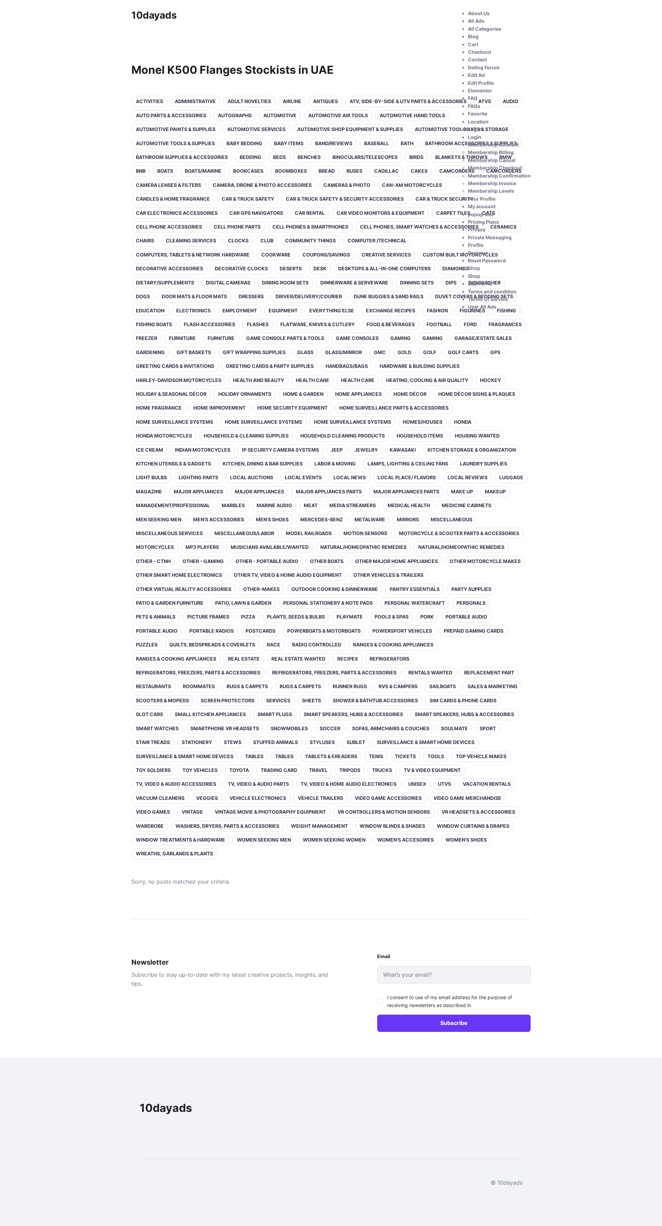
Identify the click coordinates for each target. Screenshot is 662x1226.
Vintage (192, 812)
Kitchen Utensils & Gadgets (173, 463)
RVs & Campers (398, 686)
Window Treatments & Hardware (180, 840)
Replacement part (489, 672)
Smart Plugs (275, 714)
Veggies (207, 798)
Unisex (417, 784)
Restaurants (153, 686)
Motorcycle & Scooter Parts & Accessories (459, 533)
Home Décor (410, 394)
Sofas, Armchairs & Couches (390, 728)
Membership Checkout (495, 168)
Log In (475, 129)
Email (383, 956)
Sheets (311, 700)
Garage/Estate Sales (483, 338)
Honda (462, 422)
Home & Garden (303, 394)
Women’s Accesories (405, 840)
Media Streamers (352, 505)
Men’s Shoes (272, 519)
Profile (475, 245)
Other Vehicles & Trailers (388, 575)
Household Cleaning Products (342, 436)
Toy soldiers (153, 770)
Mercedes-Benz (321, 519)
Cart (473, 44)
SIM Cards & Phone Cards (463, 700)
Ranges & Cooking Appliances (393, 644)
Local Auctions (251, 477)
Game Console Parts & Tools (285, 338)
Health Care (357, 380)
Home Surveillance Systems (174, 422)
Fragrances (505, 324)
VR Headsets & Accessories (478, 812)
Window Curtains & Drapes (473, 826)
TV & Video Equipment (432, 770)
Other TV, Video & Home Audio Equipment (288, 575)
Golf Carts (463, 352)
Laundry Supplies (483, 463)
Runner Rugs (350, 686)
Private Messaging (490, 237)
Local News (349, 477)
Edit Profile (481, 83)
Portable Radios (211, 631)
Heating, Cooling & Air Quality (427, 380)
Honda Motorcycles (164, 436)
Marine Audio (274, 505)
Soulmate (454, 728)
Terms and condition (492, 291)
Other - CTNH (153, 561)
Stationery (197, 742)
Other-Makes (261, 589)
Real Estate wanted (298, 659)
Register (478, 253)
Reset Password (487, 260)
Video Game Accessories (388, 798)
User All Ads (482, 307)
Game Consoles (357, 338)
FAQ (473, 98)
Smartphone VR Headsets (224, 728)
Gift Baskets (194, 352)
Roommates (199, 686)
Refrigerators (389, 659)
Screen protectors (227, 700)
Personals (471, 603)
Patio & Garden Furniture (169, 603)
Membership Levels (491, 191)
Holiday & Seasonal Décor (171, 394)
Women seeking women (334, 840)
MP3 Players (202, 547)
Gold (404, 352)
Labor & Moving (335, 463)
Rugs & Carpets (247, 686)
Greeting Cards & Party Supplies (270, 366)
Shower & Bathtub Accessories (375, 700)
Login (474, 137)
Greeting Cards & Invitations (175, 366)
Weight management (319, 826)
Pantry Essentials (415, 589)
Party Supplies (471, 589)
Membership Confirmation (499, 176)
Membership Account (493, 145)
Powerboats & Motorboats (324, 631)
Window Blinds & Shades (392, 826)
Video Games (153, 812)
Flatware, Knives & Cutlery (317, 324)
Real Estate (244, 659)
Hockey (490, 380)
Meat (311, 505)
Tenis (376, 756)
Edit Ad (476, 75)
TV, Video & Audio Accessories (176, 784)
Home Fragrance (159, 408)
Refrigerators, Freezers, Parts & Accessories (198, 672)
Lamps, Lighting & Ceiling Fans (408, 463)
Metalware (369, 519)
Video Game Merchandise (467, 798)
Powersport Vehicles (402, 631)
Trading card (279, 770)
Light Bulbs (151, 477)
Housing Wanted (477, 436)
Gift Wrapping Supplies (254, 352)
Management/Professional (173, 505)
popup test (480, 214)
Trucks (382, 770)
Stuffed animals (275, 742)
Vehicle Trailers (320, 798)
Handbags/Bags (346, 366)
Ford (470, 324)
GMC (380, 352)
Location (478, 121)
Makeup (495, 491)
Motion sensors (365, 533)
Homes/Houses (422, 422)
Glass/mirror (343, 352)
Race (273, 644)
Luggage (511, 477)
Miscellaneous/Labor (244, 533)
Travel (318, 770)
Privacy (476, 229)
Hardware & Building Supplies (420, 366)
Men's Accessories (218, 519)
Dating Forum (484, 67)
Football (439, 324)
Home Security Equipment (292, 408)
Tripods (349, 770)
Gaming (400, 338)
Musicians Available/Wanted (270, 547)
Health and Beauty (258, 380)
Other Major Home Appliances (396, 561)
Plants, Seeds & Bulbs (296, 617)
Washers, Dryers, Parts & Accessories (227, 826)
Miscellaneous (451, 519)
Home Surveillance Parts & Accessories (394, 408)
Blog (473, 36)
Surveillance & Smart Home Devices (425, 742)
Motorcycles (155, 547)
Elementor (480, 90)
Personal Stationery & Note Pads (328, 603)
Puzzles (147, 644)
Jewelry (366, 450)
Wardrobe (150, 826)
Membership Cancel (491, 160)
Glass (305, 352)
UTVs (444, 784)
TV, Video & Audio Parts (258, 784)
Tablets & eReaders (331, 756)
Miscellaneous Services (169, 533)
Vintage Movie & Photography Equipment (270, 812)
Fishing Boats (154, 324)
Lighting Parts (198, 477)
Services (278, 700)
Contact (477, 59)
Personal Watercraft (414, 603)
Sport (488, 728)
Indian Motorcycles (202, 450)
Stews (232, 742)
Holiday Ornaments (244, 394)
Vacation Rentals (487, 784)
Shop (474, 268)
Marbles (233, 505)
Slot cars (149, 714)
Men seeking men (158, 519)
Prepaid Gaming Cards (473, 631)
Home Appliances (358, 394)
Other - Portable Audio (266, 561)
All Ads (476, 21)
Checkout (479, 52)
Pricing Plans (483, 222)
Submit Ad (480, 284)
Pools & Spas (391, 617)
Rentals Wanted (430, 672)
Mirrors (408, 519)
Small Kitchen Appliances (210, 714)
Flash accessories (209, 324)
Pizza (248, 617)
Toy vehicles (200, 770)
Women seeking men (264, 840)
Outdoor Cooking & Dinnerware (334, 589)
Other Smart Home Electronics (179, 575)
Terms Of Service (488, 299)
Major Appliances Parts (329, 491)
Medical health (409, 505)
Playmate (350, 617)
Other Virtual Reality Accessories (183, 589)
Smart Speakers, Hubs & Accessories (353, 714)
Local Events (303, 477)
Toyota (239, 770)
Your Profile (481, 199)
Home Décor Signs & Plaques (476, 394)
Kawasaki (403, 450)
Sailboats (442, 686)
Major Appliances (198, 491)
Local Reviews (468, 477)
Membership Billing (491, 152)
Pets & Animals (155, 617)
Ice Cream (149, 450)
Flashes (258, 324)
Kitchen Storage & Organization (472, 450)
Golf (429, 352)
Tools (436, 756)
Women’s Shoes (466, 840)
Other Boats (326, 561)
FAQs (474, 106)
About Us (479, 13)
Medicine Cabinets (466, 505)
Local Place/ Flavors (407, 477)
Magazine (149, 491)
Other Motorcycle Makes (485, 561)
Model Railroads (309, 533)
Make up (462, 491)
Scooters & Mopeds (162, 700)
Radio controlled (316, 644)
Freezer (146, 338)
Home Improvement (219, 408)
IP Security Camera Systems (280, 450)
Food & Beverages (391, 324)
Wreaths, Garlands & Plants (174, 853)
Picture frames (208, 617)
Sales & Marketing (493, 686)
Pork (427, 617)
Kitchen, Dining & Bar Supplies (263, 463)
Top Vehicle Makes (481, 756)
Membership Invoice (492, 183)
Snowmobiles (289, 728)
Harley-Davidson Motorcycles (178, 380)
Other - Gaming (203, 561)
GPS (495, 352)
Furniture (182, 338)
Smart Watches (157, 728)
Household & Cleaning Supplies (246, 436)
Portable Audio (466, 617)
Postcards (260, 631)
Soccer (330, 728)
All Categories (484, 29)
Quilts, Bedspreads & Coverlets (212, 644)
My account (481, 206)
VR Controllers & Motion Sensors (384, 812)
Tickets (405, 756)
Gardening (150, 352)
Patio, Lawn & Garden (243, 603)
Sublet (356, 742)
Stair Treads (153, 742)
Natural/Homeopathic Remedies (363, 547)
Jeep (337, 450)
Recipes (347, 659)
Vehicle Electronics (258, 798)
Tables (254, 756)
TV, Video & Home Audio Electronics (349, 784)
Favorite (477, 114)
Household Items (420, 436)
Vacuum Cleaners (160, 798)
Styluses (322, 742)
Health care (312, 380)
